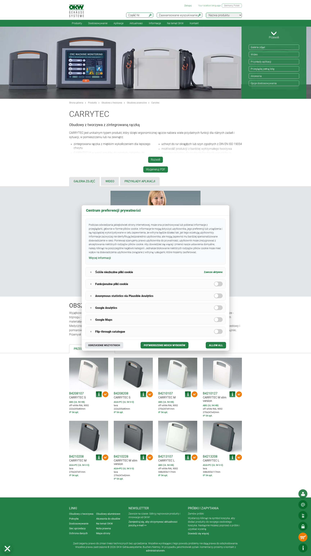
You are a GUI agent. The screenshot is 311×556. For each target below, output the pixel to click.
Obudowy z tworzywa (112, 103)
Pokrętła (74, 518)
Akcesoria (256, 76)
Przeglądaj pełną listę (262, 68)
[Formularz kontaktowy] (302, 504)
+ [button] (91, 272)
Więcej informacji (100, 257)
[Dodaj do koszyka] (105, 394)
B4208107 (76, 393)
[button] (7, 548)
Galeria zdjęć (258, 47)
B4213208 (210, 456)
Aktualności (136, 23)
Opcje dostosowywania (264, 83)
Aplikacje (118, 23)
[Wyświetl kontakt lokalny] (302, 493)
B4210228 (121, 456)
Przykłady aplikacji (261, 61)
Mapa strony (103, 533)
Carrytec (155, 103)
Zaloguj (188, 5)
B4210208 (76, 456)
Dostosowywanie (97, 23)
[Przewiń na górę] (292, 547)
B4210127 (210, 393)
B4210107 (165, 393)
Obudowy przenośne (137, 103)
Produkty (77, 23)
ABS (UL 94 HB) (77, 402)
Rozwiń (155, 159)
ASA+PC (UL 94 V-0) (124, 402)
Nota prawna (103, 528)
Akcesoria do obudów (108, 518)
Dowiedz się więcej (198, 533)
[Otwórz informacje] (302, 547)
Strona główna (76, 103)
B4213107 (165, 456)
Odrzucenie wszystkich (104, 345)
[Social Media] (302, 515)
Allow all (216, 345)
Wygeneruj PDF (155, 169)
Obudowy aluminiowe (108, 513)
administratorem (155, 550)
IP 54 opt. (74, 412)
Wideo (254, 54)
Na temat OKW (104, 523)
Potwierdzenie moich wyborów (164, 345)
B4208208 (121, 393)
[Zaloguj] (302, 526)
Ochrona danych (78, 533)
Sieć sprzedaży (77, 528)
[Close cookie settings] (7, 548)
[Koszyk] (302, 537)
